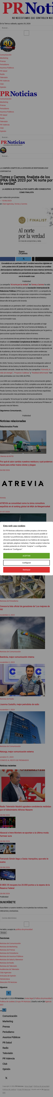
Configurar (26, 563)
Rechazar (26, 570)
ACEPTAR (26, 556)
